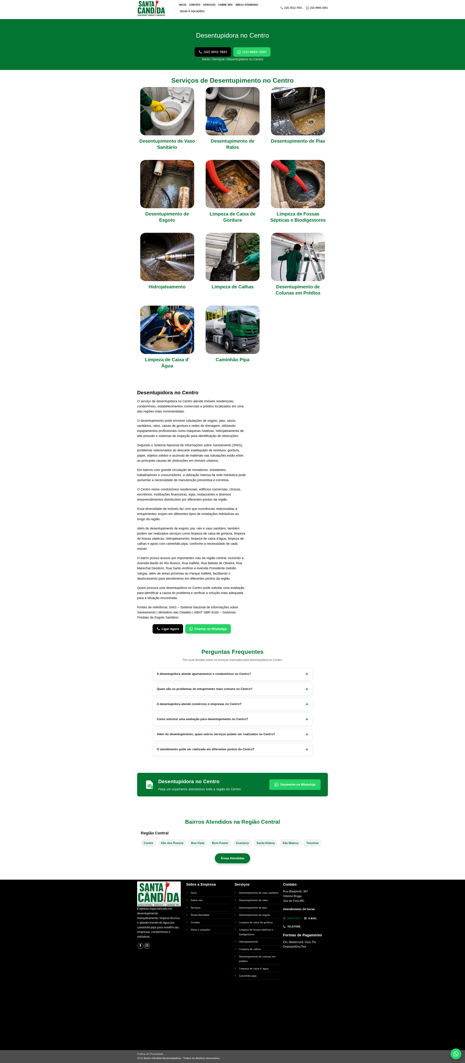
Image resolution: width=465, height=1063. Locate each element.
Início (206, 59)
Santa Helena (265, 843)
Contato (195, 4)
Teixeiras (312, 843)
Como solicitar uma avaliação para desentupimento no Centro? (202, 719)
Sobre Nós (225, 4)
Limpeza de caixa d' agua (253, 968)
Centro (148, 843)
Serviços (209, 4)
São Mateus (290, 843)
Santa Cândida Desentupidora (162, 1058)
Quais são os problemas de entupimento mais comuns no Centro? (204, 689)
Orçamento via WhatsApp (298, 784)
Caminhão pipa (247, 975)
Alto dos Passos (172, 843)
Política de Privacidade (150, 1053)
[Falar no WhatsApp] (455, 1053)
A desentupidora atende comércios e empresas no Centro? (199, 704)
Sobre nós (197, 900)
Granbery (242, 843)
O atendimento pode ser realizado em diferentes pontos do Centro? (205, 749)
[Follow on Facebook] (140, 946)
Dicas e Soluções (192, 11)
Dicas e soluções (200, 929)
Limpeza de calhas (250, 949)
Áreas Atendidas (246, 4)
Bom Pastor (220, 843)
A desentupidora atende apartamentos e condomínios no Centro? (204, 674)
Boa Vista (197, 843)
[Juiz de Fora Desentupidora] (155, 8)
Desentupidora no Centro (245, 59)
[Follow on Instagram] (147, 946)
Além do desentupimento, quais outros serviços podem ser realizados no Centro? (216, 734)
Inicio (183, 4)
